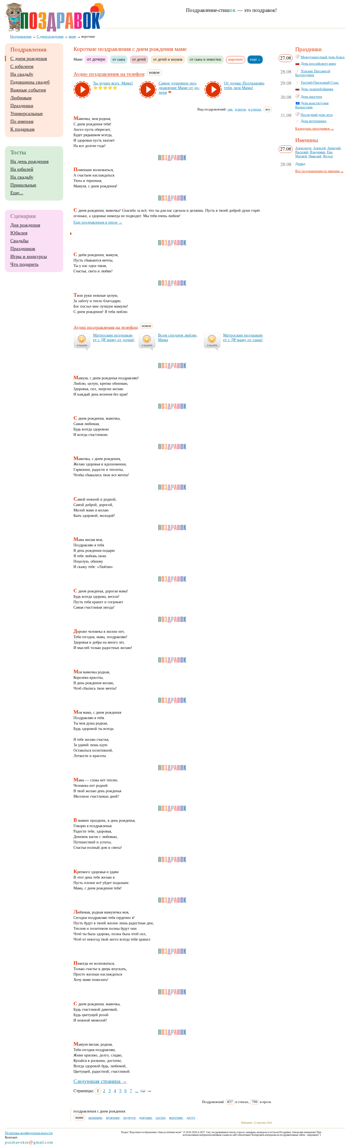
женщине (95, 1117)
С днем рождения (28, 58)
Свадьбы (19, 240)
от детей (139, 59)
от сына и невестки (205, 59)
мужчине (113, 1117)
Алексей (319, 148)
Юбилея (18, 233)
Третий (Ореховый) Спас (320, 82)
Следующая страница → (100, 1081)
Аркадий (333, 148)
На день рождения (29, 161)
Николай (315, 156)
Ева (329, 152)
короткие (176, 1117)
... (137, 1090)
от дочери (96, 59)
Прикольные (23, 185)
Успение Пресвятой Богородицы (312, 73)
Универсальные (26, 113)
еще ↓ (255, 59)
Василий (301, 152)
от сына (119, 59)
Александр (303, 148)
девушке (145, 1117)
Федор (328, 156)
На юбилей (21, 169)
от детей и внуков (167, 59)
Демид (300, 164)
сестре (161, 1117)
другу (191, 1117)
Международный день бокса (323, 57)
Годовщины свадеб (30, 82)
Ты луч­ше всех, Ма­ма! (113, 83)
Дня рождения (25, 225)
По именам (21, 121)
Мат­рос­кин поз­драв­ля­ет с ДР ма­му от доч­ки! (113, 337)
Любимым (20, 97)
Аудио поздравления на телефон (108, 74)
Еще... (16, 192)
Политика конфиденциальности (29, 1133)
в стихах (254, 109)
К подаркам (22, 129)
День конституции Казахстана (312, 105)
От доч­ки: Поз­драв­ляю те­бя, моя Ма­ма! (244, 85)
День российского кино (318, 64)
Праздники (21, 105)
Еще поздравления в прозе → (97, 222)
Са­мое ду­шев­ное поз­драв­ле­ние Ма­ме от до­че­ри (179, 87)
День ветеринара (313, 121)
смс (230, 109)
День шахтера (311, 97)
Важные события (28, 90)
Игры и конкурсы (28, 256)
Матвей (301, 156)
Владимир (317, 152)
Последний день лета (317, 115)
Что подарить (24, 264)
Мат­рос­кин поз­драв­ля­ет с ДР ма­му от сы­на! (243, 337)
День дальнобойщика (317, 89)
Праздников (22, 248)
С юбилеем (21, 66)
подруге (129, 1117)
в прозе (240, 109)
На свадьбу (21, 74)
